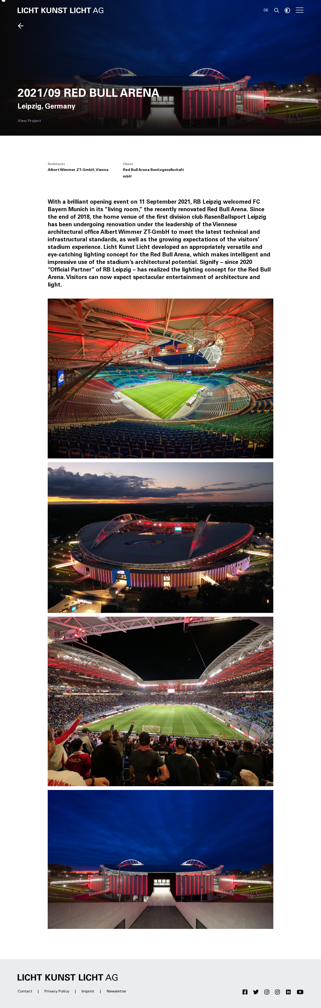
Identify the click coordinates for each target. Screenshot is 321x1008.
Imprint (88, 991)
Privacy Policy (56, 991)
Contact (25, 991)
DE (266, 10)
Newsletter (116, 991)
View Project (29, 121)
